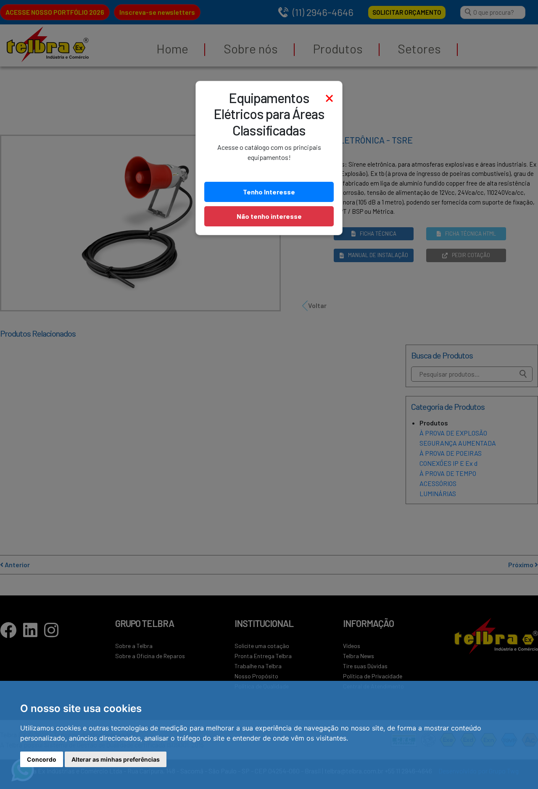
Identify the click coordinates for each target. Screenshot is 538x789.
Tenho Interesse (269, 192)
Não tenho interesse (269, 216)
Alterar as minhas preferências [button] (115, 759)
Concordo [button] (41, 759)
